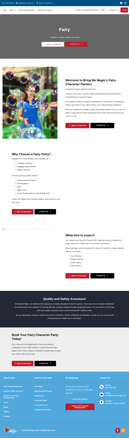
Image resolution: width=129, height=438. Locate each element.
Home (5, 10)
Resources (113, 10)
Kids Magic (39, 386)
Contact (124, 10)
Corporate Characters (43, 410)
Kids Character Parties (43, 391)
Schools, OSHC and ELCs (13, 391)
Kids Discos (39, 396)
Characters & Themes (44, 10)
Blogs (103, 10)
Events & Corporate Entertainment (87, 10)
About (11, 10)
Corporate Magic (41, 400)
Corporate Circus (41, 405)
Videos (6, 412)
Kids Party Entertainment (26, 10)
